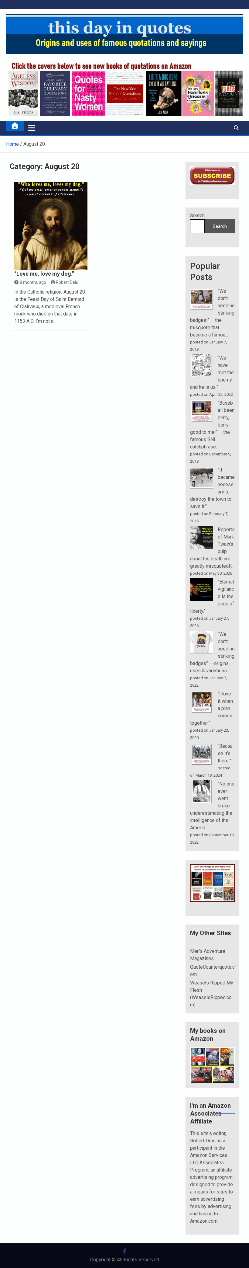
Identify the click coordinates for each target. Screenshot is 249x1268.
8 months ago (33, 282)
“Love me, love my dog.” (44, 273)
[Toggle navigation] (32, 128)
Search (197, 215)
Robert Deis (67, 282)
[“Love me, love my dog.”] (50, 226)
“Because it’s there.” (225, 753)
